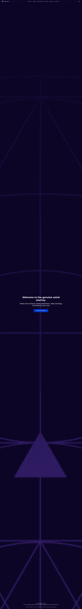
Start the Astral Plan (41, 310)
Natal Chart (30, 1)
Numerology (51, 1)
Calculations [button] (56, 1)
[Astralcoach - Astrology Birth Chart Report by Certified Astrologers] (5, 1)
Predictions (46, 1)
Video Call (34, 1)
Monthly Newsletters (40, 1)
